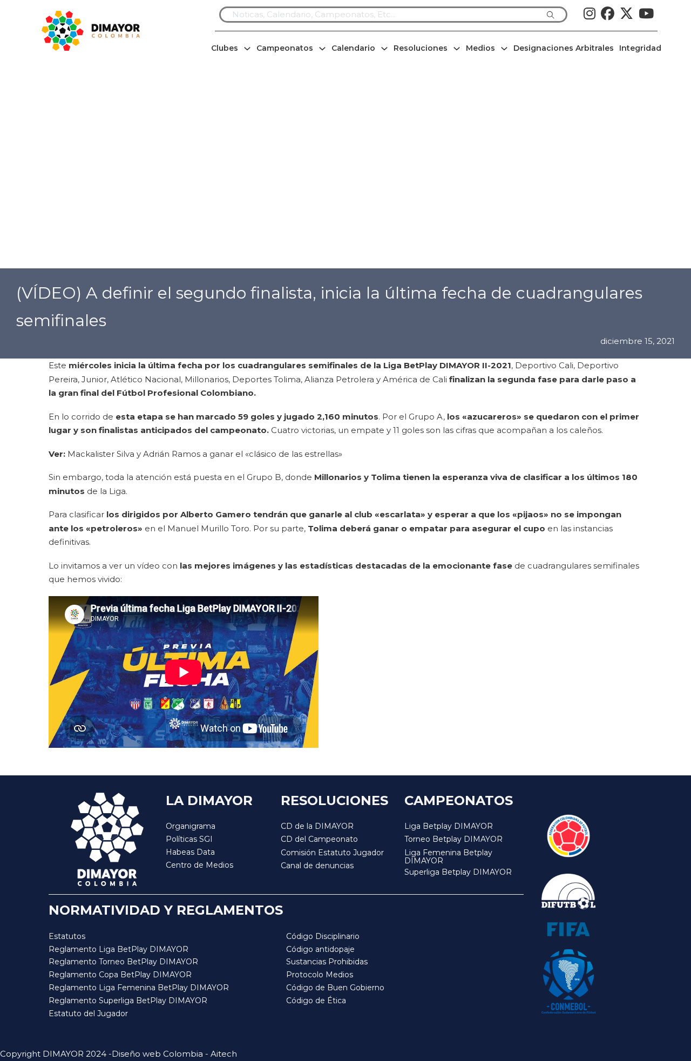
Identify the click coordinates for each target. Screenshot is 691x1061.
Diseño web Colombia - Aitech (174, 1054)
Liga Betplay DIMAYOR (448, 826)
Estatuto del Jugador (88, 1013)
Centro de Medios (199, 865)
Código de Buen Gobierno (335, 987)
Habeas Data (190, 852)
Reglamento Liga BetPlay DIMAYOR (118, 949)
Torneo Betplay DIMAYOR (453, 839)
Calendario (353, 48)
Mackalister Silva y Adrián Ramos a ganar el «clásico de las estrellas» (203, 454)
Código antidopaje (320, 949)
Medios (480, 48)
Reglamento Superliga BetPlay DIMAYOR (128, 1000)
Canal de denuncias (317, 865)
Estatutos (67, 936)
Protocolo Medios (319, 974)
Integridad (640, 48)
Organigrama (190, 826)
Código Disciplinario (323, 936)
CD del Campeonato (319, 839)
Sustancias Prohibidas (327, 962)
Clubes (224, 48)
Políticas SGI (189, 839)
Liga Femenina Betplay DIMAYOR (448, 857)
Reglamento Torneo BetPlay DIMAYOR (123, 962)
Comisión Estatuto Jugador (332, 853)
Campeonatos (284, 48)
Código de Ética (316, 1000)
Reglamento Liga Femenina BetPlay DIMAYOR (139, 987)
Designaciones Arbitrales (563, 48)
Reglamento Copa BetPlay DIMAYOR (120, 974)
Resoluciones (421, 48)
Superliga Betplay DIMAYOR (458, 872)
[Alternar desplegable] (247, 48)
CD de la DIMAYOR (317, 826)
